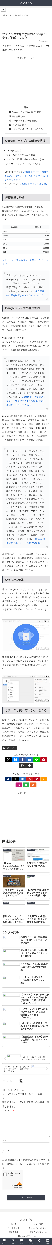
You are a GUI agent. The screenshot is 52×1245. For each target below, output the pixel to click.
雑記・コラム (11, 748)
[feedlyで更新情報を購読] (26, 784)
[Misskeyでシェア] (43, 900)
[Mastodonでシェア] (20, 900)
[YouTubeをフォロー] (29, 779)
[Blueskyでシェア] (15, 759)
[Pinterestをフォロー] (36, 779)
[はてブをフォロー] (22, 779)
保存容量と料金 (19, 116)
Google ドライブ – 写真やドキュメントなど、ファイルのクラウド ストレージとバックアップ (25, 176)
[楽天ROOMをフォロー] (19, 784)
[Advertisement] (26, 23)
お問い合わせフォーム (26, 1236)
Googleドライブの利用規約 (24, 120)
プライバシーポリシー (38, 1228)
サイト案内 (38, 1224)
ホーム (14, 1224)
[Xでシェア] (8, 759)
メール (5, 1150)
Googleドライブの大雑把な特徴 (26, 112)
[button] (22, 765)
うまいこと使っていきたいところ (27, 129)
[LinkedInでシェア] (31, 915)
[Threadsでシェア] (20, 908)
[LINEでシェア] (36, 759)
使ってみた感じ (19, 125)
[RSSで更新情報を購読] (33, 784)
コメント (8, 1110)
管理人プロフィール (38, 1232)
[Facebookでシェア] (22, 759)
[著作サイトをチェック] (8, 779)
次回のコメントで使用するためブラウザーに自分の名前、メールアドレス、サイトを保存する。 (26, 1164)
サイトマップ (13, 1228)
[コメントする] (29, 765)
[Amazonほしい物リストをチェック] (43, 779)
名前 (4, 1140)
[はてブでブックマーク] (29, 759)
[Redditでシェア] (31, 908)
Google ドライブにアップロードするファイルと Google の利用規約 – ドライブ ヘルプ (25, 401)
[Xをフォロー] (15, 779)
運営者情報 (13, 1232)
